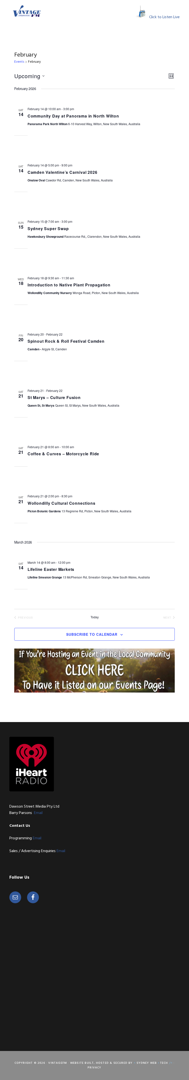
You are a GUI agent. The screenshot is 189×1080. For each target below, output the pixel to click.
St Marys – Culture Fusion (54, 397)
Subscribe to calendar (91, 634)
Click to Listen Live (164, 17)
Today (95, 617)
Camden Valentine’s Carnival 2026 (62, 172)
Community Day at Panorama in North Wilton (73, 116)
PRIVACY (94, 1067)
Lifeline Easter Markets (51, 569)
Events (19, 62)
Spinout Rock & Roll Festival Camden (66, 341)
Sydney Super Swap (48, 228)
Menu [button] (130, 11)
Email (38, 813)
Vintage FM (26, 11)
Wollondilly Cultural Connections (61, 503)
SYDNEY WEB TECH (153, 1063)
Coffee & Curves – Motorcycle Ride (63, 454)
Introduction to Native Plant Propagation (69, 285)
